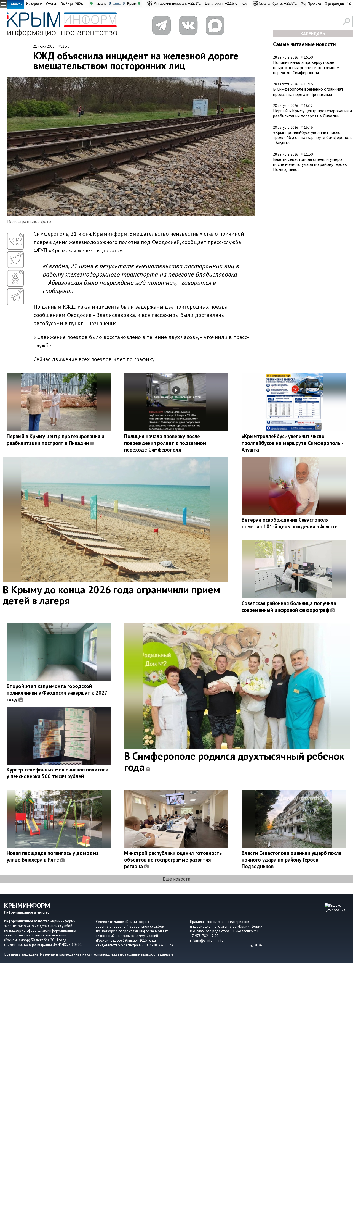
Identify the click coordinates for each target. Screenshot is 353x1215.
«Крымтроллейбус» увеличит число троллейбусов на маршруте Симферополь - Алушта (312, 137)
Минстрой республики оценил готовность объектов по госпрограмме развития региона (173, 860)
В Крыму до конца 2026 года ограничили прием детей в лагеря (111, 595)
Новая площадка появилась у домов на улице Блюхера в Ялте (53, 856)
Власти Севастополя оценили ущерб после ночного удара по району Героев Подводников (310, 164)
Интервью (34, 4)
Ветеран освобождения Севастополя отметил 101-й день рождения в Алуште (290, 523)
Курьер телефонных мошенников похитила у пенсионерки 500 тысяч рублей (57, 773)
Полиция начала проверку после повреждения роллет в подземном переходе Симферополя (306, 67)
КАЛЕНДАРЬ (312, 33)
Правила (314, 4)
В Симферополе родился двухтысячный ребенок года (234, 761)
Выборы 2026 (72, 4)
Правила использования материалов (219, 921)
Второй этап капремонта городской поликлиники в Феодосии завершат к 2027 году (57, 693)
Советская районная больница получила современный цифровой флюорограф (289, 606)
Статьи (51, 4)
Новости (15, 4)
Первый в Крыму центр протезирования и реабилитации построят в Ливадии (312, 113)
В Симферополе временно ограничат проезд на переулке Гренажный (308, 91)
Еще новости (176, 879)
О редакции (334, 4)
